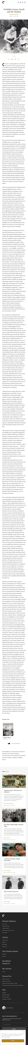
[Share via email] (15, 59)
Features (4, 944)
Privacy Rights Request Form (9, 983)
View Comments (16, 743)
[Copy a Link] (18, 59)
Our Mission (6, 961)
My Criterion (6, 969)
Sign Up (4, 956)
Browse (4, 954)
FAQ (3, 990)
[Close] (24, 1031)
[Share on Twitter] (12, 59)
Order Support (6, 994)
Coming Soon (5, 928)
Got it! (13, 1040)
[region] (13, 1037)
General (4, 992)
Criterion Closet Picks (8, 930)
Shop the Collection (9, 921)
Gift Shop (4, 932)
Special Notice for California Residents (12, 985)
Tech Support (5, 997)
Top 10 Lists (5, 940)
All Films (4, 924)
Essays (11, 16)
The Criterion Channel (10, 951)
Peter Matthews (14, 14)
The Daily (4, 946)
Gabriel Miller (7, 901)
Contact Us (6, 963)
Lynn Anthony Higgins (9, 803)
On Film (4, 805)
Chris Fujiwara (7, 870)
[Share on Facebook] (8, 59)
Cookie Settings (6, 981)
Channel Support (6, 999)
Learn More (7, 1037)
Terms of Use (6, 976)
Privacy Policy (6, 979)
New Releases (5, 926)
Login (3, 971)
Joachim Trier (7, 837)
